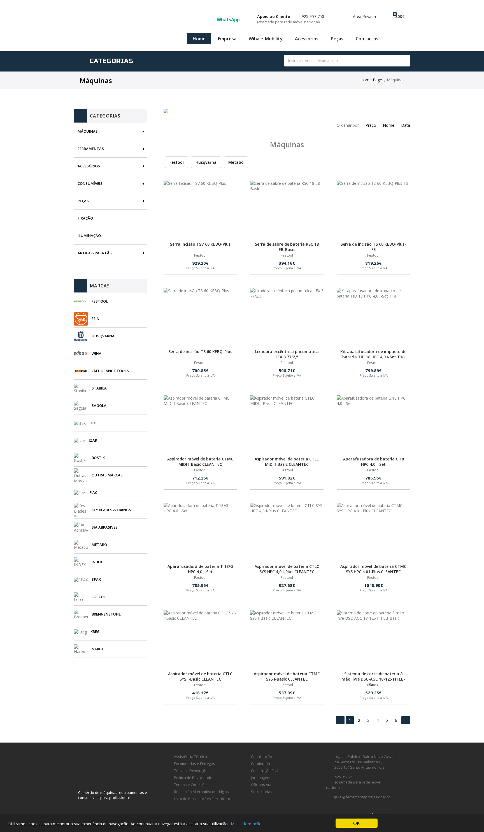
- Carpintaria (259, 763)
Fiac (93, 492)
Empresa (227, 39)
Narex (97, 648)
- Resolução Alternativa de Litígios (200, 791)
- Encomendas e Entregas (193, 763)
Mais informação (246, 823)
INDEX (97, 561)
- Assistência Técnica (189, 756)
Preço (371, 125)
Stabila (99, 388)
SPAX (96, 579)
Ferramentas (91, 148)
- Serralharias (260, 791)
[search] (399, 61)
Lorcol (99, 596)
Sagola (99, 405)
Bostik (98, 457)
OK (356, 823)
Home (199, 39)
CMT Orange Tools (110, 370)
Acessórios (306, 39)
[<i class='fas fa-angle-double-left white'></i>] (340, 720)
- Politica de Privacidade (192, 777)
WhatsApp (229, 20)
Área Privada (364, 16)
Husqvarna (103, 335)
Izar (93, 440)
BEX (92, 422)
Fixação (85, 218)
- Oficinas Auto (261, 784)
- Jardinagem (259, 777)
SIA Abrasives (105, 527)
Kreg (95, 631)
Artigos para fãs (95, 252)
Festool (100, 301)
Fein (95, 318)
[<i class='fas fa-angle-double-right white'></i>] (405, 720)
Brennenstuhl (106, 614)
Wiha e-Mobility (266, 39)
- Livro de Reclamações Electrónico (201, 798)
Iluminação (89, 235)
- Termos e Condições (190, 784)
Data (405, 125)
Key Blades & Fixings (111, 509)
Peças (337, 39)
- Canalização (260, 756)
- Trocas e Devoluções (191, 770)
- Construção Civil (263, 770)
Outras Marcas (107, 475)
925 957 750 (290, 19)
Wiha (96, 353)
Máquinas (88, 131)
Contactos (367, 39)
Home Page (371, 79)
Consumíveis (90, 183)
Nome (388, 125)
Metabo (99, 544)
